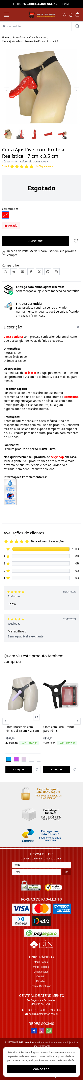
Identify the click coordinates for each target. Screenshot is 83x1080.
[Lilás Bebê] (24, 759)
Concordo (41, 1069)
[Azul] (8, 759)
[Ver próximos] (77, 721)
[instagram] (41, 1030)
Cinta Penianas (37, 37)
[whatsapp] (49, 1030)
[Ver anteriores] (6, 721)
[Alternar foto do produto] (36, 717)
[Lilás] (16, 759)
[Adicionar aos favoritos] (36, 769)
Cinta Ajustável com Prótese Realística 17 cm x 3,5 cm (32, 41)
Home (5, 37)
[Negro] (31, 759)
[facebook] (34, 1030)
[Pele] (39, 759)
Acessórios (19, 37)
